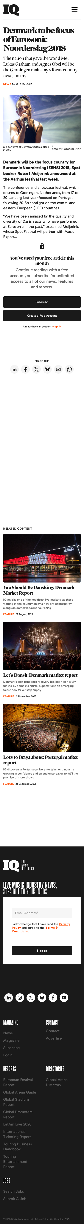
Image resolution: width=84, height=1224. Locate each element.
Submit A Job (14, 1198)
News (8, 1033)
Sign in (57, 326)
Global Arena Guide (19, 1092)
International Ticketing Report (17, 1134)
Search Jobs (13, 1191)
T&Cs (67, 1219)
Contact (52, 1031)
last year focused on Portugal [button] (47, 197)
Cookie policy (56, 1219)
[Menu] (74, 10)
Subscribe (42, 302)
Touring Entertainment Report (15, 1161)
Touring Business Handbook (17, 1147)
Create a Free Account (42, 316)
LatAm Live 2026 (17, 1124)
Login (7, 1055)
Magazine (11, 1040)
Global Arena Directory (57, 1082)
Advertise (54, 1038)
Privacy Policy (41, 1219)
